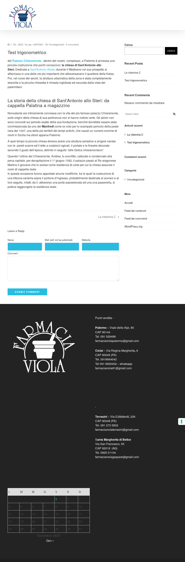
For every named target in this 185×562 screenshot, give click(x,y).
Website (86, 240)
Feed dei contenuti (135, 210)
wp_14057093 (35, 44)
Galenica (140, 11)
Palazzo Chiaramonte (26, 61)
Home (77, 11)
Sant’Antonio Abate (42, 69)
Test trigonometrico (135, 80)
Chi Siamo (91, 11)
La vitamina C (107, 217)
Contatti (172, 11)
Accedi (128, 203)
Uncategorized (56, 44)
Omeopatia (156, 11)
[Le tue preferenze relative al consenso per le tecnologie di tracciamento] (181, 421)
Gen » (50, 540)
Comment (13, 253)
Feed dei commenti (135, 218)
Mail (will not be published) (58, 240)
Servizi (105, 11)
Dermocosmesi (122, 11)
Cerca (128, 45)
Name (11, 240)
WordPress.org (133, 226)
